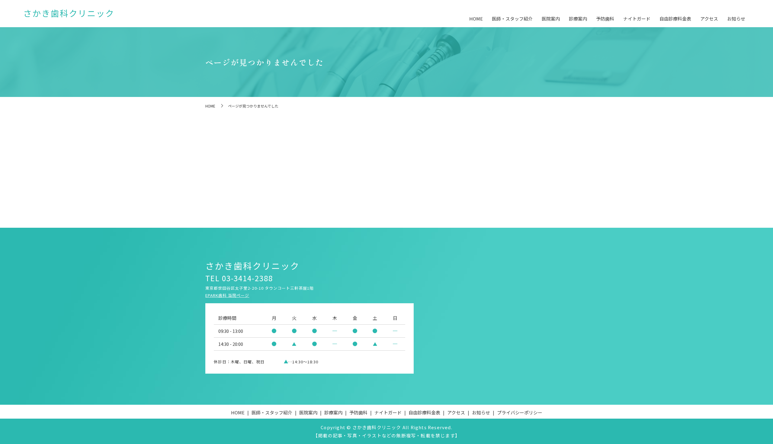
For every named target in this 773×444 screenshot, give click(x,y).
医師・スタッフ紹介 (512, 18)
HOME (476, 18)
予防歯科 (605, 18)
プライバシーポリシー (519, 412)
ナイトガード (636, 18)
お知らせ (736, 18)
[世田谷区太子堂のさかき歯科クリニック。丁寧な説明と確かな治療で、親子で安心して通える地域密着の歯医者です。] (68, 14)
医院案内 (551, 18)
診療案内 (578, 18)
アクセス (709, 18)
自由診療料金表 (675, 18)
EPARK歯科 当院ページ (227, 295)
